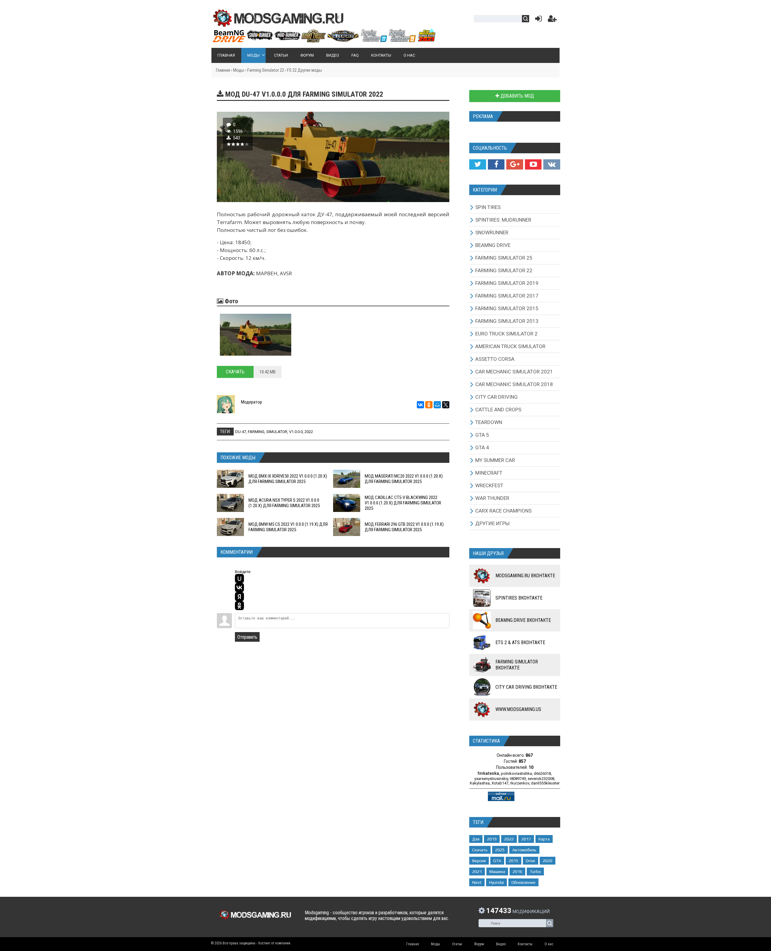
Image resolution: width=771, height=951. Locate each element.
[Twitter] (477, 164)
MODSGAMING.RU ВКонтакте (525, 575)
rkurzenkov (519, 783)
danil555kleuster (545, 783)
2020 (547, 860)
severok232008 (541, 778)
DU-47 (240, 431)
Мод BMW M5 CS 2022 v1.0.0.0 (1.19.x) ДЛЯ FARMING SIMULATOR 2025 (288, 527)
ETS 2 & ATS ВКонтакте (520, 642)
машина (497, 871)
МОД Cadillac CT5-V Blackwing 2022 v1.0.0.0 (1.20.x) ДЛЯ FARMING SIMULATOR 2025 (403, 503)
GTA (497, 860)
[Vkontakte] (551, 164)
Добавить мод (516, 96)
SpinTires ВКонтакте (518, 598)
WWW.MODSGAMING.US (518, 709)
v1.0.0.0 (296, 431)
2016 (517, 871)
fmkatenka (488, 773)
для (475, 839)
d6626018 (542, 773)
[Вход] (537, 20)
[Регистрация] (552, 20)
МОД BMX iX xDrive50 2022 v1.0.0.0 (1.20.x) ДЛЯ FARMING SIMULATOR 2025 (287, 478)
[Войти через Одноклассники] (239, 605)
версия (479, 860)
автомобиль (524, 849)
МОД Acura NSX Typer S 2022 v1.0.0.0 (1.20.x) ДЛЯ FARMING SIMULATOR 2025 (284, 502)
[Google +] (514, 164)
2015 (513, 860)
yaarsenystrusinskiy (491, 778)
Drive (530, 860)
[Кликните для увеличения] (255, 335)
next (477, 882)
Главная (223, 70)
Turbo (535, 871)
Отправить (247, 637)
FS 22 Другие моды (304, 70)
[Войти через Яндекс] (239, 596)
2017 (526, 839)
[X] (445, 404)
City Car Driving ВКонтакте (526, 687)
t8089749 (518, 778)
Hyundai (496, 882)
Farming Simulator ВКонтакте (516, 665)
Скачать (235, 372)
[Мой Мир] (437, 404)
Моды (238, 70)
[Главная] (324, 40)
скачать (480, 849)
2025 (500, 849)
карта (544, 839)
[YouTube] (533, 164)
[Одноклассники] (428, 404)
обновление (523, 882)
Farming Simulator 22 (265, 70)
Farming (256, 431)
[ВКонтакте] (420, 404)
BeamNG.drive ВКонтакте (523, 620)
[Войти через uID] (239, 578)
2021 (477, 871)
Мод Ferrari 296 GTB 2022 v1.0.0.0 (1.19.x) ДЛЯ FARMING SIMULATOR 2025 (404, 527)
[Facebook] (496, 164)
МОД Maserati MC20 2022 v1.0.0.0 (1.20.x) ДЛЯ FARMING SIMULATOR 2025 (404, 478)
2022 (308, 431)
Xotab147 (500, 783)
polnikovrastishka (516, 773)
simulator (276, 431)
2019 (492, 839)
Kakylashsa (480, 783)
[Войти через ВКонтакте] (239, 587)
